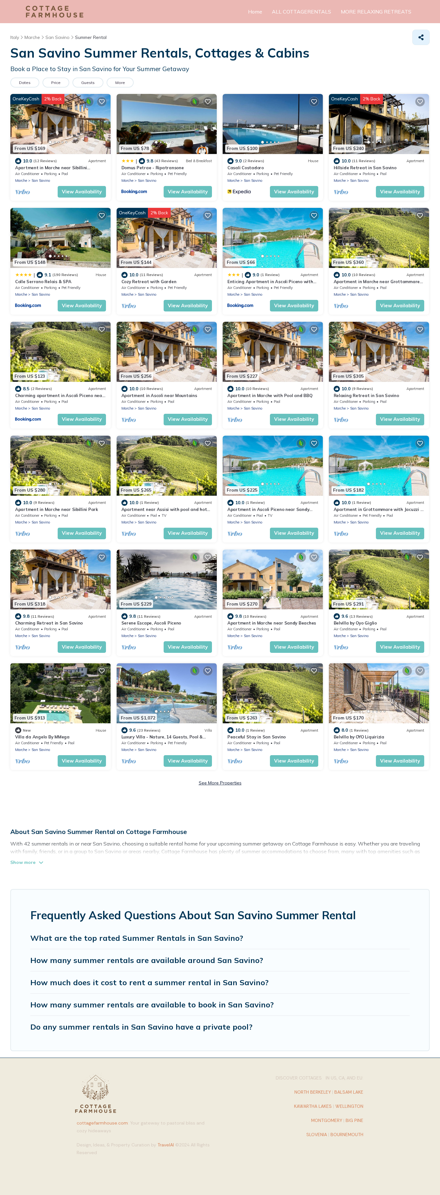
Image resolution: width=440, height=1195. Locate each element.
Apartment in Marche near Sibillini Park (56, 509)
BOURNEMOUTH (346, 1134)
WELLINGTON (349, 1106)
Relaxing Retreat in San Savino (366, 395)
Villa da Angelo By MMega (42, 736)
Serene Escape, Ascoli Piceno (151, 622)
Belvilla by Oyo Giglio (355, 622)
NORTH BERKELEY (312, 1092)
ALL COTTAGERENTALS (301, 11)
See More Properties (220, 783)
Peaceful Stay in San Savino (256, 736)
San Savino (41, 180)
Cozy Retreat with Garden (149, 281)
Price (56, 82)
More (120, 82)
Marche (21, 180)
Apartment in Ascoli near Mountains (159, 395)
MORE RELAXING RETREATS (376, 11)
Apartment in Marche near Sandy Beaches (271, 622)
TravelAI (166, 1145)
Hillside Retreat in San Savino (365, 167)
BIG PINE (354, 1120)
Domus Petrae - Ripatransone (152, 167)
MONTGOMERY (326, 1120)
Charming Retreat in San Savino (49, 622)
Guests (88, 82)
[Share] (421, 37)
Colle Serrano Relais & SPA (43, 281)
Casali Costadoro (245, 167)
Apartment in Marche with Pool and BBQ (269, 395)
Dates (25, 82)
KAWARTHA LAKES (313, 1106)
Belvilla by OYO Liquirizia (359, 736)
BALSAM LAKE (348, 1092)
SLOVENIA (316, 1134)
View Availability (82, 192)
